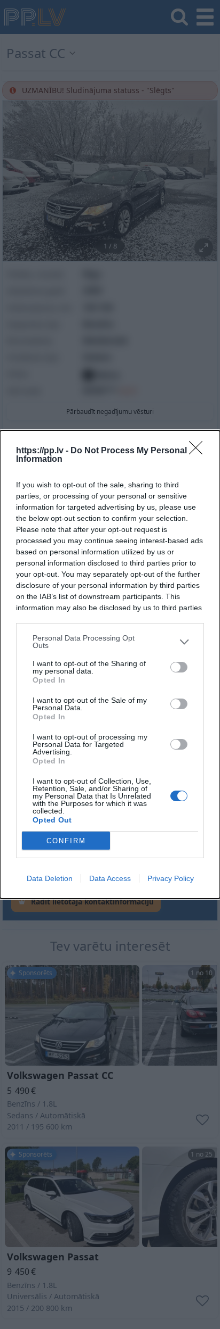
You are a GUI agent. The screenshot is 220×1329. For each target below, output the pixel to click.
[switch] (178, 667)
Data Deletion (50, 878)
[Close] (199, 451)
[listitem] (110, 641)
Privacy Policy (170, 878)
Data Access (110, 878)
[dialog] (110, 664)
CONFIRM (66, 841)
